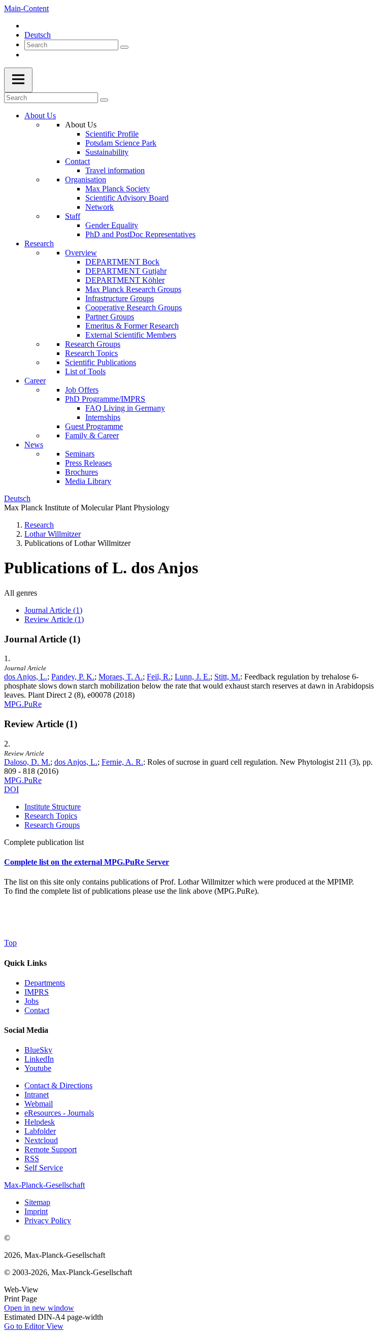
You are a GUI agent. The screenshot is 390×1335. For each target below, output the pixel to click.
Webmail (38, 1103)
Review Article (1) (54, 619)
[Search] (124, 47)
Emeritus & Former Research (132, 325)
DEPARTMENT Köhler (125, 280)
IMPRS (36, 992)
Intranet (36, 1094)
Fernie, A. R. (122, 762)
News (33, 444)
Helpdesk (39, 1122)
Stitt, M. (227, 676)
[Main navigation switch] (18, 80)
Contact (77, 161)
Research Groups (92, 344)
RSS (31, 1158)
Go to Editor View (33, 1326)
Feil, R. (159, 676)
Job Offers (82, 389)
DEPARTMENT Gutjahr (126, 271)
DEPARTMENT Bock (122, 261)
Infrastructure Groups (119, 298)
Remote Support (50, 1149)
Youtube (37, 1068)
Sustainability (106, 152)
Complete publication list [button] (44, 842)
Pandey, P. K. (72, 676)
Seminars (79, 453)
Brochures (81, 472)
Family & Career (92, 435)
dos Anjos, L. (25, 676)
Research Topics (91, 353)
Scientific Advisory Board (127, 197)
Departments (44, 983)
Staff (72, 216)
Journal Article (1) (53, 610)
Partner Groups (109, 316)
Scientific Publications (100, 362)
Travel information (115, 170)
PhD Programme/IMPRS (105, 399)
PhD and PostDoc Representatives (140, 234)
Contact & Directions (58, 1085)
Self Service (43, 1167)
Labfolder (40, 1131)
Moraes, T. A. (121, 676)
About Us (40, 115)
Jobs (31, 1001)
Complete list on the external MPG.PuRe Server (86, 862)
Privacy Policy (47, 1220)
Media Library (88, 481)
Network (99, 207)
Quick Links (25, 963)
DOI (11, 789)
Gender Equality (111, 225)
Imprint (36, 1211)
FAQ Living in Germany (125, 408)
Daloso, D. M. (27, 762)
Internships (102, 417)
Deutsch (37, 34)
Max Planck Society (117, 188)
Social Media (26, 1030)
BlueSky (38, 1050)
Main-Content (26, 8)
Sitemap (37, 1202)
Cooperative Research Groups (133, 307)
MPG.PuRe (23, 704)
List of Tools (85, 371)
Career (35, 380)
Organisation (85, 179)
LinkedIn (39, 1059)
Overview (81, 252)
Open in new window (39, 1308)
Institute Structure (52, 806)
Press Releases (88, 463)
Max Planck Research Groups (133, 289)
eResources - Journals (59, 1113)
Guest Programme (94, 426)
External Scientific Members (130, 335)
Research (39, 243)
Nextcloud (41, 1140)
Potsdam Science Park (120, 143)
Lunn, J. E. (192, 676)
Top (10, 942)
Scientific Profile (112, 133)
